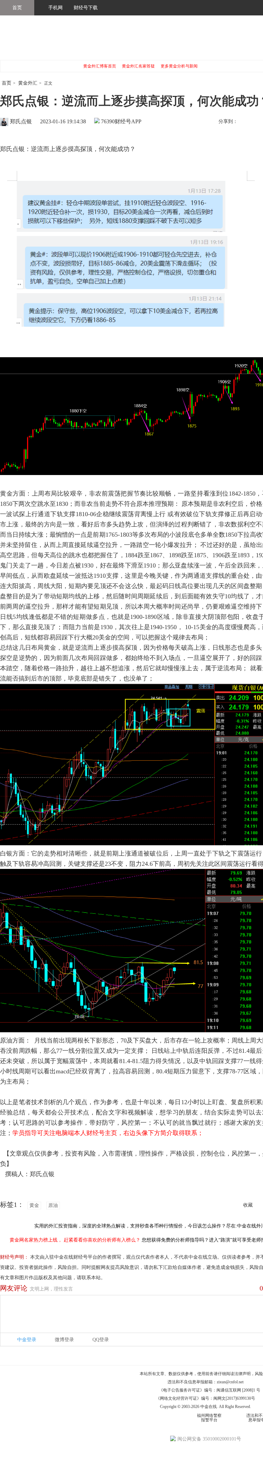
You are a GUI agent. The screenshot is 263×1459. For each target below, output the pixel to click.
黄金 (34, 1205)
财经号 (19, 41)
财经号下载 (86, 7)
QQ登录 (100, 1339)
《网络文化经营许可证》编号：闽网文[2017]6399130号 (205, 1398)
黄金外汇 (27, 83)
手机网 (55, 7)
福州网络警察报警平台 (209, 1417)
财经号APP (128, 121)
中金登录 (26, 1339)
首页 (17, 7)
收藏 (248, 1205)
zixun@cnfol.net (230, 1382)
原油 (53, 1205)
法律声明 (242, 1373)
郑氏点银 (21, 121)
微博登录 (64, 1339)
